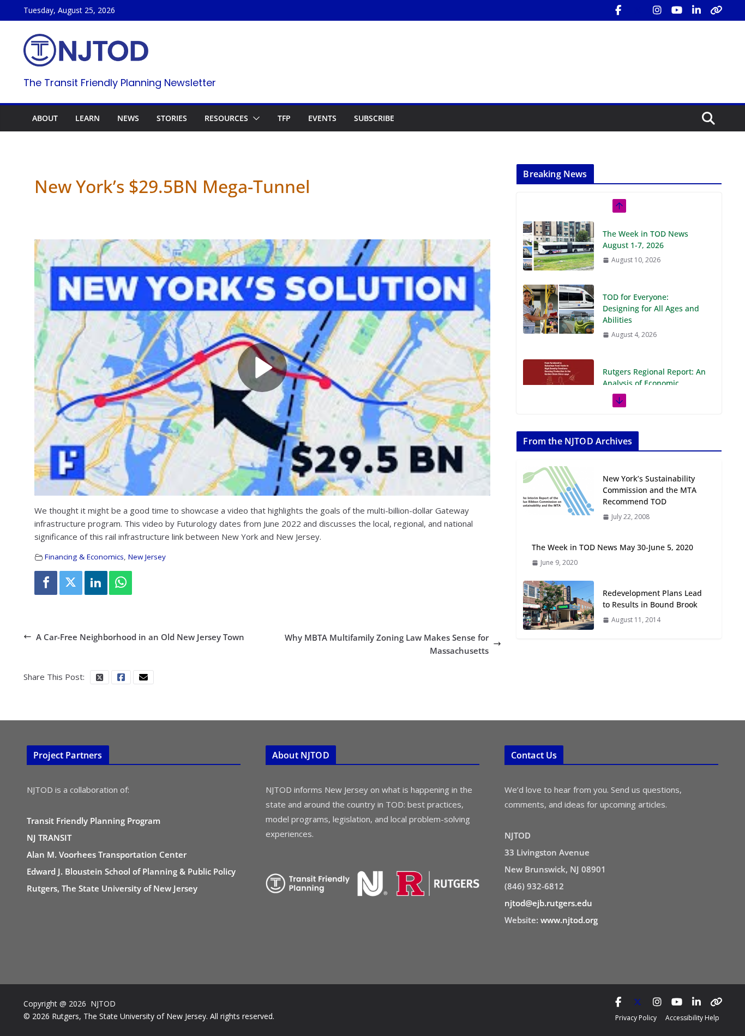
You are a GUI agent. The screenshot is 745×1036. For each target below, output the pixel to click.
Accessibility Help (692, 1017)
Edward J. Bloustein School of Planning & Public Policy (131, 871)
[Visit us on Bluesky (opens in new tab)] (716, 10)
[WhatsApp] (120, 583)
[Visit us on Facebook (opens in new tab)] (617, 10)
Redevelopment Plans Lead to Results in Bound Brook (652, 599)
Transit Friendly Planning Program (93, 820)
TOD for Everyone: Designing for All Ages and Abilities (651, 245)
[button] (254, 118)
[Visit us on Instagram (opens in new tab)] (657, 10)
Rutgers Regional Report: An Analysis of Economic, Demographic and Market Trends (654, 325)
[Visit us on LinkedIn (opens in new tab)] (696, 10)
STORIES (172, 118)
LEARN (87, 118)
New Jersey (147, 557)
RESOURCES (226, 118)
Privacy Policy (636, 1017)
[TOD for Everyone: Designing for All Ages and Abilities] (558, 245)
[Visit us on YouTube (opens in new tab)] (676, 10)
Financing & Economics (84, 557)
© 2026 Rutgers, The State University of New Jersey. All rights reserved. (148, 1016)
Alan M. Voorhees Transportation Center (107, 854)
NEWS (128, 118)
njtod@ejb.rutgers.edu (548, 903)
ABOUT (45, 118)
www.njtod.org (569, 919)
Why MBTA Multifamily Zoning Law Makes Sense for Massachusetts (387, 644)
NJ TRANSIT (49, 837)
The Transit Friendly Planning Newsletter (119, 82)
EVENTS (322, 118)
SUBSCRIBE (374, 118)
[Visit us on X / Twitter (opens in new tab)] (637, 10)
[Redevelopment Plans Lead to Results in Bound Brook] (558, 606)
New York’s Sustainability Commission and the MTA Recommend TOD (649, 490)
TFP (284, 118)
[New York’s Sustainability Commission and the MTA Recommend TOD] (558, 497)
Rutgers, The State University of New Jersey (112, 888)
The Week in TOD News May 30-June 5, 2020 (612, 547)
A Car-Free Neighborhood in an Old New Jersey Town (140, 636)
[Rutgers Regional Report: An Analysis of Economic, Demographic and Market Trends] (558, 320)
